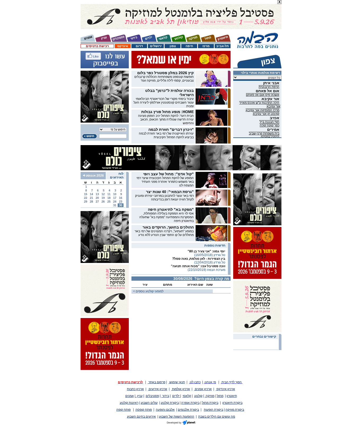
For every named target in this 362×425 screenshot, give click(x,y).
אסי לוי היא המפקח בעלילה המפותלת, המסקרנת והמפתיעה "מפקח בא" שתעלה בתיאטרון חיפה (166, 217)
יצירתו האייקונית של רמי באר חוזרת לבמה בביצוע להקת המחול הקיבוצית (166, 135)
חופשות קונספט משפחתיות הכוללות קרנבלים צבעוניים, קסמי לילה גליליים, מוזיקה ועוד (164, 78)
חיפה (189, 46)
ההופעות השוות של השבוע (176, 416)
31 (114, 205)
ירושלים (156, 46)
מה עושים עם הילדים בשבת (216, 416)
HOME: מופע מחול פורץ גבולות (167, 112)
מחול (220, 396)
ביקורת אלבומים (188, 409)
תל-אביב (222, 46)
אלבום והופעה (165, 409)
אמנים (129, 396)
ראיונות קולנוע (129, 403)
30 (120, 205)
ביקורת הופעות (213, 409)
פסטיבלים (152, 396)
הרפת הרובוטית (269, 87)
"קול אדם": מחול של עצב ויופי (168, 174)
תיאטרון (232, 396)
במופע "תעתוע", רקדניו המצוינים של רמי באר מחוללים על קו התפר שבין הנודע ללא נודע (164, 233)
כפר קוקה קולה (269, 125)
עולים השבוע (149, 403)
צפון (173, 46)
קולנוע (198, 396)
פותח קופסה (143, 409)
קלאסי (187, 396)
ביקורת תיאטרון (232, 403)
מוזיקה (209, 396)
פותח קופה (123, 409)
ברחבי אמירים (270, 137)
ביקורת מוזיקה (235, 409)
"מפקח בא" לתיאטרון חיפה (171, 209)
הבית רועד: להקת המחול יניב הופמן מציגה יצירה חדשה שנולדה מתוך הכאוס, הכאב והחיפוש (166, 119)
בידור (165, 396)
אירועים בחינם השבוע (141, 416)
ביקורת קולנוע (170, 403)
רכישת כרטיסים (97, 46)
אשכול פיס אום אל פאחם (262, 95)
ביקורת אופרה (190, 403)
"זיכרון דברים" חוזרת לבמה (171, 129)
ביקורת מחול (210, 403)
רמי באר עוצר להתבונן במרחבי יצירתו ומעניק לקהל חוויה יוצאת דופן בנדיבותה (164, 197)
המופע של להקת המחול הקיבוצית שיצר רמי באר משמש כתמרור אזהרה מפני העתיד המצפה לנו (165, 181)
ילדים (176, 396)
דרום (139, 46)
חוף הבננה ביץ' (269, 122)
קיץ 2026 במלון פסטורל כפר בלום (165, 73)
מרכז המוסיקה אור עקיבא (262, 110)
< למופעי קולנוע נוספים (147, 291)
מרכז (206, 46)
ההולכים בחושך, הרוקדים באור (168, 227)
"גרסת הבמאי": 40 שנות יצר (170, 192)
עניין (139, 396)
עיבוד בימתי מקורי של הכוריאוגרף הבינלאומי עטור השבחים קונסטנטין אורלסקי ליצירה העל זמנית (164, 102)
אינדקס (122, 46)
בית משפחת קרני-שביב (264, 133)
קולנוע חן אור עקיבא (266, 114)
